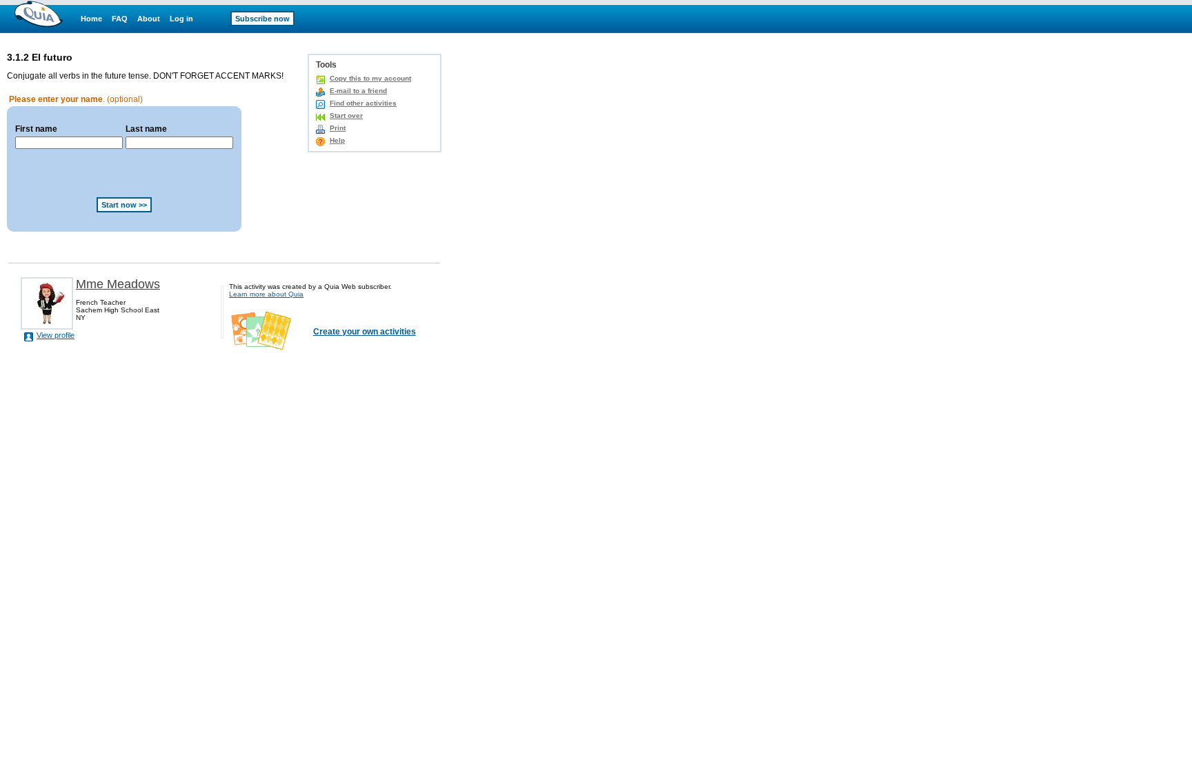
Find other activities (363, 103)
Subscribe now (262, 18)
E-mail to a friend (358, 90)
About (148, 18)
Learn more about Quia (266, 294)
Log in (181, 18)
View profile (55, 335)
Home (91, 18)
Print (338, 128)
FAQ (120, 18)
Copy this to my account (370, 78)
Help (337, 140)
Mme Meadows (118, 284)
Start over (346, 115)
